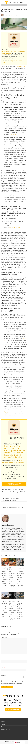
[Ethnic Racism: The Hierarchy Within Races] (13, 559)
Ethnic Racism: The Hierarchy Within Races (12, 572)
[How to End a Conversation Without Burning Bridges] (20, 559)
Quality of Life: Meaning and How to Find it (13, 508)
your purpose (13, 134)
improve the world (14, 228)
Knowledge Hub (5, 729)
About (3, 727)
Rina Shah (11, 580)
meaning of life (21, 66)
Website (3, 675)
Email (3, 668)
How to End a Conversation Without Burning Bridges (20, 572)
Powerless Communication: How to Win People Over (4, 572)
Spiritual (22, 492)
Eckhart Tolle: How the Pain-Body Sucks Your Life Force (20, 605)
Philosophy (16, 492)
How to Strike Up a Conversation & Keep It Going (4, 605)
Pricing (3, 724)
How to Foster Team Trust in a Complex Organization (12, 499)
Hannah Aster (5, 580)
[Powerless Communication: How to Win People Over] (5, 559)
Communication (8, 492)
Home (3, 721)
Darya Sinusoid (13, 15)
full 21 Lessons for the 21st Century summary (13, 461)
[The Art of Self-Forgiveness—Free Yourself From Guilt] (13, 592)
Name (3, 659)
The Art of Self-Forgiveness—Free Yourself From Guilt (12, 605)
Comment (4, 637)
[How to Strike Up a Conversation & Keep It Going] (5, 592)
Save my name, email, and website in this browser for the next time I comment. (12, 682)
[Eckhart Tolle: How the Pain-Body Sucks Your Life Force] (20, 592)
